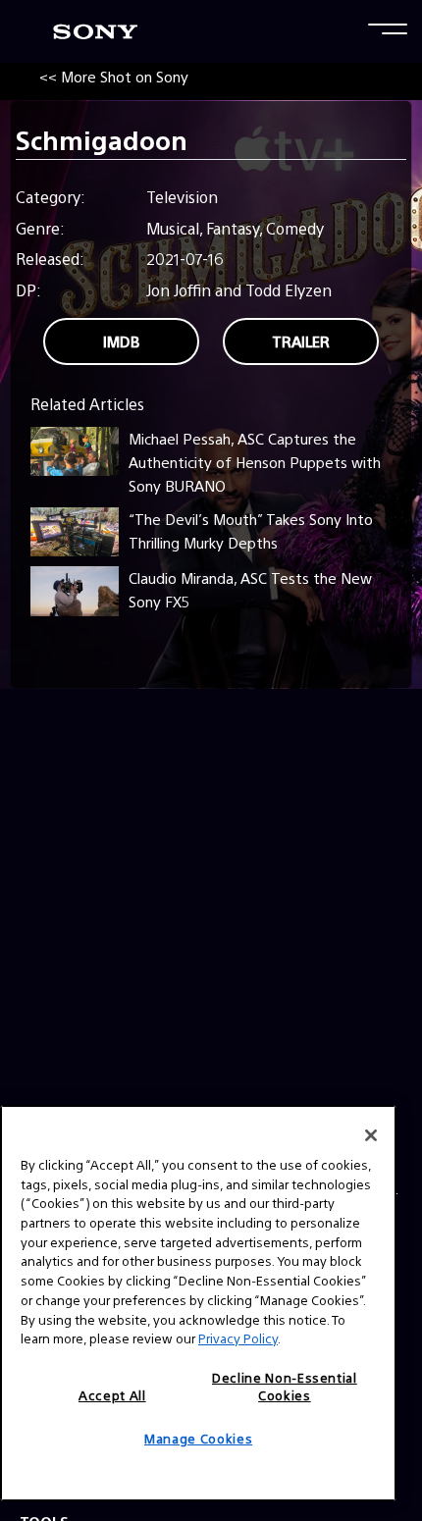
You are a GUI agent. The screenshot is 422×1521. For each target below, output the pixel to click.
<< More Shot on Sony (113, 76)
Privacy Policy (238, 1338)
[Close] (371, 1135)
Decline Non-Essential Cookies (284, 1386)
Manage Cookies (198, 1438)
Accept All (112, 1395)
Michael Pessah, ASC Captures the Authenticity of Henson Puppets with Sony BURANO (255, 462)
